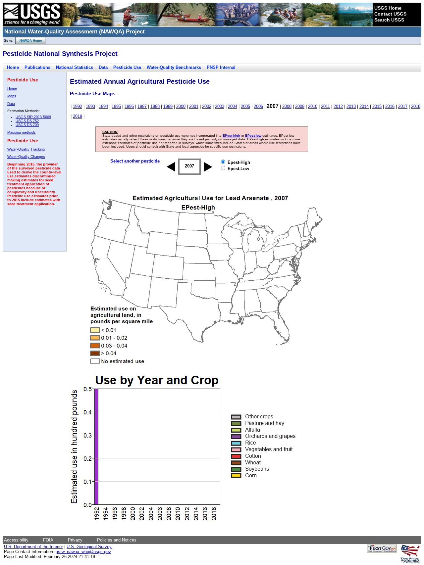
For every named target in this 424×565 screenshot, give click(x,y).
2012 (338, 106)
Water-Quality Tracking (26, 149)
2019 (77, 116)
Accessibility (16, 540)
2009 (299, 106)
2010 (312, 106)
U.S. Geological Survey (89, 546)
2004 (232, 106)
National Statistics (74, 67)
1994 (103, 106)
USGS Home (387, 8)
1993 (90, 106)
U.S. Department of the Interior (33, 546)
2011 (325, 106)
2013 (351, 106)
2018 (415, 106)
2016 (390, 106)
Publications (37, 67)
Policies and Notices (116, 540)
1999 (168, 106)
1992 (77, 106)
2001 (193, 106)
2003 (219, 106)
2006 (258, 106)
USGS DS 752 (27, 121)
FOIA (48, 540)
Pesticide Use (127, 67)
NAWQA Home (29, 40)
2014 (364, 106)
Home (13, 67)
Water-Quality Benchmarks (174, 67)
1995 (116, 106)
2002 (206, 106)
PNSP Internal (221, 67)
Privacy (75, 540)
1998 (155, 106)
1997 (142, 106)
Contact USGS (390, 14)
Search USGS (389, 20)
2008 (287, 106)
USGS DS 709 (27, 125)
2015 (377, 106)
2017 (402, 106)
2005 (245, 106)
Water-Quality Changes (26, 157)
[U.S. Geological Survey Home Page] (32, 24)
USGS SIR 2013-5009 (33, 117)
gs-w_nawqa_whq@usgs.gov (83, 551)
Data (103, 67)
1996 (129, 106)
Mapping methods (21, 132)
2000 (181, 106)
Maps (11, 96)
